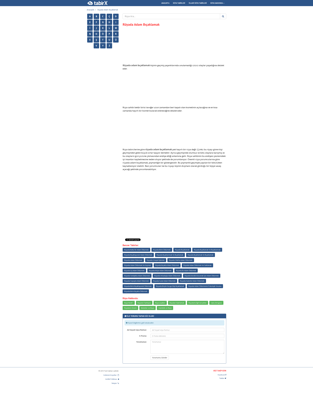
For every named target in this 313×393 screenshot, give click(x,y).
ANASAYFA (165, 3)
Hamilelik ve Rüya (165, 308)
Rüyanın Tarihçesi (144, 303)
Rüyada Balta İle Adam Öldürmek (136, 250)
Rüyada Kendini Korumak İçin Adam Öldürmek (202, 276)
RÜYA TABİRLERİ (179, 3)
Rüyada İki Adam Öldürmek (186, 270)
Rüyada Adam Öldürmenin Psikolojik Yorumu (204, 286)
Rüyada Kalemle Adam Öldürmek (192, 281)
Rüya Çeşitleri (160, 303)
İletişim (114, 383)
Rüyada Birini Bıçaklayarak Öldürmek (138, 286)
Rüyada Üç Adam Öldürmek (134, 270)
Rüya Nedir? (128, 303)
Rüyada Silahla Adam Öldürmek (180, 260)
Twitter (222, 378)
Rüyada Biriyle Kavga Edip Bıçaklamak (170, 286)
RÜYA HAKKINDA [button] (216, 3)
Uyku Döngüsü (216, 303)
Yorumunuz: (141, 342)
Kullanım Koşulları (110, 375)
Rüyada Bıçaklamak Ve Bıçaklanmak (207, 250)
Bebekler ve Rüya (147, 308)
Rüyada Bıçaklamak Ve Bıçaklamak (200, 255)
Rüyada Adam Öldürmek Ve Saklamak (197, 265)
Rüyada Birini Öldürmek (162, 250)
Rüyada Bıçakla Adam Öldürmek (167, 265)
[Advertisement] (174, 45)
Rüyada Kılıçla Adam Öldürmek (160, 270)
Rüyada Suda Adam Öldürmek (164, 281)
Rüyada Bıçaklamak (182, 250)
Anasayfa (90, 10)
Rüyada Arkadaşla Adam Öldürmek (167, 276)
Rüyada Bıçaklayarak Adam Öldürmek (138, 255)
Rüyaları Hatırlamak (177, 303)
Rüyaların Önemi (130, 308)
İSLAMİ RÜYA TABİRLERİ (198, 3)
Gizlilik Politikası (111, 379)
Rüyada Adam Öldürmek (133, 260)
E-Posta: (143, 336)
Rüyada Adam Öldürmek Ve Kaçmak (137, 265)
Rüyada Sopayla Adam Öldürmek (136, 281)
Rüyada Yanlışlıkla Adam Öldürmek (137, 276)
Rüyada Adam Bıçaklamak (107, 10)
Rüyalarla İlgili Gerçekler (198, 303)
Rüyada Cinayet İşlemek (156, 260)
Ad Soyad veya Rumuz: (137, 330)
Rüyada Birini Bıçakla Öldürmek (135, 291)
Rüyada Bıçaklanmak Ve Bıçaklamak (170, 255)
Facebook (221, 375)
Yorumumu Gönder (159, 357)
